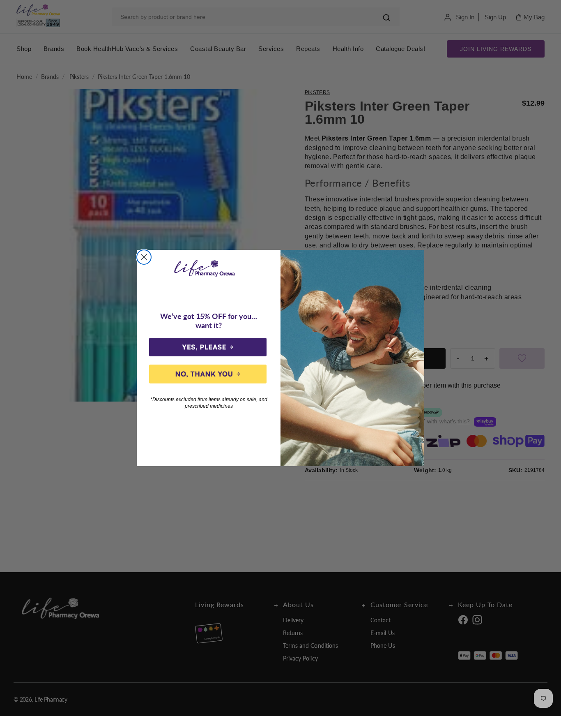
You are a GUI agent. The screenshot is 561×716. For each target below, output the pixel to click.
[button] (208, 347)
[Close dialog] (144, 257)
